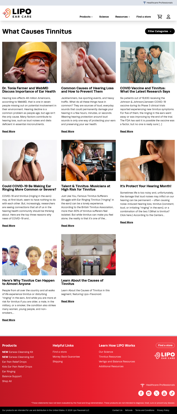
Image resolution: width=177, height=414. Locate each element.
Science (104, 16)
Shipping (58, 361)
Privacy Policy (163, 410)
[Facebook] (141, 393)
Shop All (7, 381)
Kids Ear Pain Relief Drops (17, 366)
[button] (158, 17)
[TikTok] (172, 393)
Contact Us (117, 410)
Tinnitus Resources (110, 356)
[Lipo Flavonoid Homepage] (17, 13)
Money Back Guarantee (66, 356)
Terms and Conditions (144, 410)
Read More (8, 131)
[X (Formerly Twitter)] (156, 393)
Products (85, 16)
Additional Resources (111, 366)
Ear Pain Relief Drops (14, 361)
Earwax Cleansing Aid (18, 356)
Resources (121, 16)
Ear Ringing (8, 371)
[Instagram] (149, 393)
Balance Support (12, 376)
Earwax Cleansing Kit (17, 351)
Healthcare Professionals (159, 3)
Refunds (128, 410)
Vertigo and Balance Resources (117, 361)
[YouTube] (164, 393)
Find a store (143, 16)
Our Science (106, 351)
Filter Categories (158, 31)
